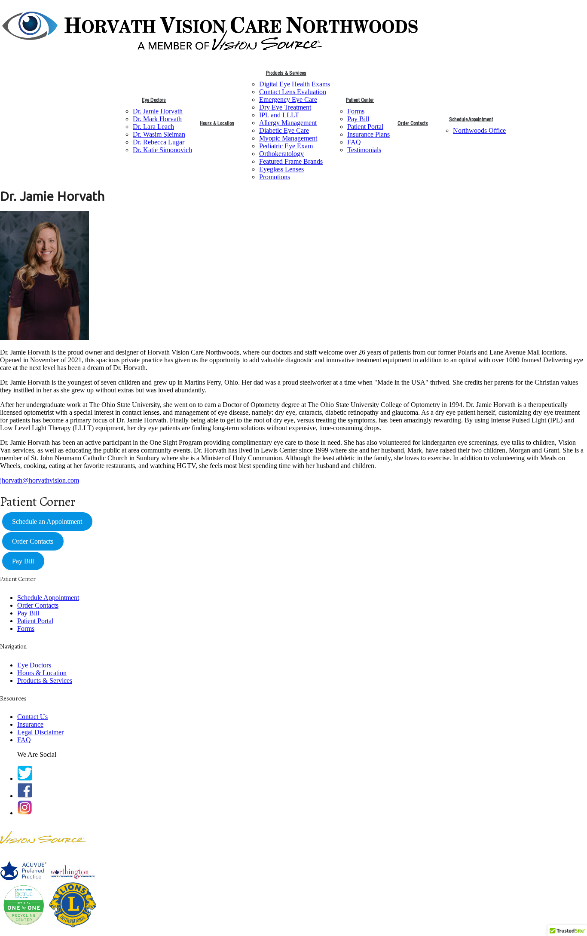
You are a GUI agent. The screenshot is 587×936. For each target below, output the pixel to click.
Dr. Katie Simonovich (162, 149)
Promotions (274, 176)
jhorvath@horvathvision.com (39, 480)
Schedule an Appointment (47, 521)
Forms (355, 111)
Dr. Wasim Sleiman (159, 134)
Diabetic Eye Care (284, 130)
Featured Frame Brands (291, 161)
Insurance (30, 724)
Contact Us (32, 716)
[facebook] (25, 795)
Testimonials (364, 149)
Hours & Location (217, 123)
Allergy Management (288, 122)
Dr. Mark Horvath (157, 118)
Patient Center (360, 100)
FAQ (354, 142)
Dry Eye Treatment (285, 107)
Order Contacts (412, 123)
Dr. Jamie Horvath (158, 111)
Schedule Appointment (471, 119)
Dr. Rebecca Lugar (158, 142)
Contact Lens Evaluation (292, 91)
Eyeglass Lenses (281, 169)
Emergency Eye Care (288, 99)
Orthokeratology (281, 153)
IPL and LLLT (279, 115)
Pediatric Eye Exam (286, 146)
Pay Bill (358, 118)
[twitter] (25, 778)
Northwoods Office (479, 130)
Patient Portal (365, 126)
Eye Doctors (154, 100)
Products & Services (286, 73)
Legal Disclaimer (40, 732)
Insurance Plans (368, 134)
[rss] (25, 813)
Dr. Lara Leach (153, 126)
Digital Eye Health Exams (294, 84)
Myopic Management (288, 138)
